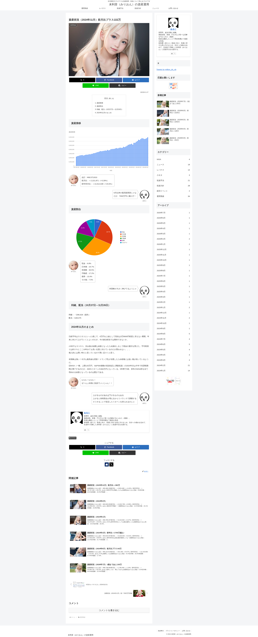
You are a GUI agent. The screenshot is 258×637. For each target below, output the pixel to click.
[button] (122, 85)
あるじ (87, 413)
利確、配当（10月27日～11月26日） (110, 109)
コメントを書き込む (109, 610)
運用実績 (73, 438)
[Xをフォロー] (88, 430)
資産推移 (100, 103)
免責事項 (161, 631)
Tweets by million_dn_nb (166, 70)
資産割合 (100, 106)
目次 (106, 98)
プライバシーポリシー (173, 631)
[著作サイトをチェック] (85, 430)
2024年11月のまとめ (104, 113)
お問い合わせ (186, 631)
